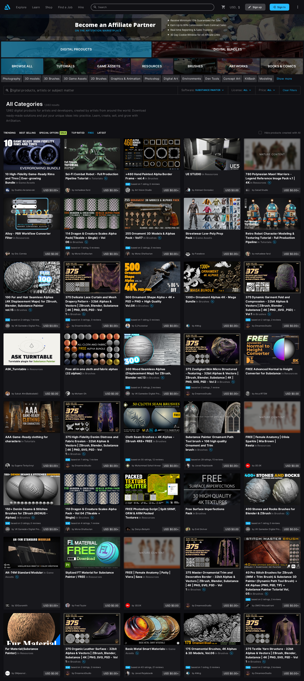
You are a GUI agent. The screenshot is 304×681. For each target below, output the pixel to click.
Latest (101, 132)
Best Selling (27, 132)
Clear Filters (290, 90)
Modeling (265, 78)
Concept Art (231, 78)
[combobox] (152, 7)
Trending (10, 132)
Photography (11, 78)
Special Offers (52, 132)
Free (91, 132)
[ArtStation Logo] (7, 7)
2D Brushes (98, 78)
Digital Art (171, 78)
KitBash (250, 78)
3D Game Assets (75, 78)
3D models (32, 78)
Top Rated (77, 132)
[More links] (298, 7)
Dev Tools (212, 78)
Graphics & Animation (125, 78)
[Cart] (223, 7)
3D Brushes (51, 78)
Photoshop (152, 78)
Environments (191, 78)
